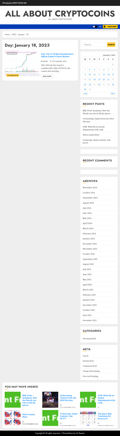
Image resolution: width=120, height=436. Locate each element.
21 (108, 79)
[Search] (100, 26)
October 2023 (89, 254)
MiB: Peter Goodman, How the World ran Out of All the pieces (29, 400)
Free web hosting (90, 376)
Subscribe (111, 26)
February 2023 (89, 295)
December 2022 (90, 305)
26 (99, 84)
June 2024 (87, 213)
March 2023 (88, 289)
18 (95, 79)
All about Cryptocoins (60, 13)
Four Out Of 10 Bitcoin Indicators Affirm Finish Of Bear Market (57, 55)
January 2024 (89, 238)
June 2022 (87, 315)
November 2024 (90, 187)
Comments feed (90, 366)
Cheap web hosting (91, 371)
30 (85, 89)
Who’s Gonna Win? (91, 135)
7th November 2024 (68, 408)
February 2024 (89, 233)
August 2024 (88, 203)
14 (108, 74)
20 (104, 79)
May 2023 (87, 279)
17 (90, 79)
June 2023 (87, 274)
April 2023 (87, 284)
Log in (85, 355)
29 (113, 84)
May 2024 (87, 218)
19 (99, 79)
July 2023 (87, 269)
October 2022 (89, 310)
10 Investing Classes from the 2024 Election (68, 398)
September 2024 (90, 197)
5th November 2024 (30, 424)
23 (85, 84)
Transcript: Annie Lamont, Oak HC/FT (69, 416)
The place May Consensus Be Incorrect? (105, 416)
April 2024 (87, 223)
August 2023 (88, 264)
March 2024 (88, 228)
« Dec (85, 93)
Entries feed (88, 361)
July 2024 (87, 208)
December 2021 (90, 320)
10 (90, 74)
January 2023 (89, 300)
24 (90, 84)
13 (104, 74)
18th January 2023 (59, 61)
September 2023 (90, 259)
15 (113, 74)
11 (95, 74)
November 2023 (90, 249)
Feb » (113, 93)
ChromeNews (67, 433)
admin (45, 61)
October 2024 (89, 192)
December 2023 (90, 243)
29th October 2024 (106, 426)
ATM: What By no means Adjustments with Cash (94, 128)
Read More (47, 76)
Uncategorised (12, 75)
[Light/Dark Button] (95, 26)
